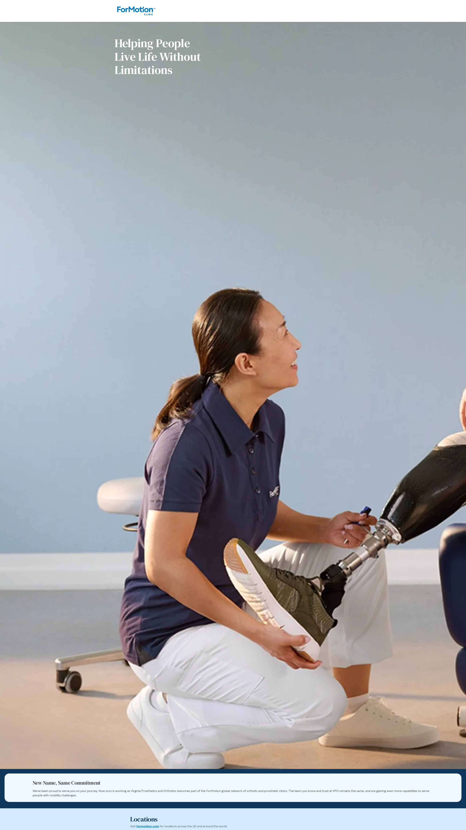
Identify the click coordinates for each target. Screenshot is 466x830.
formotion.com (147, 826)
